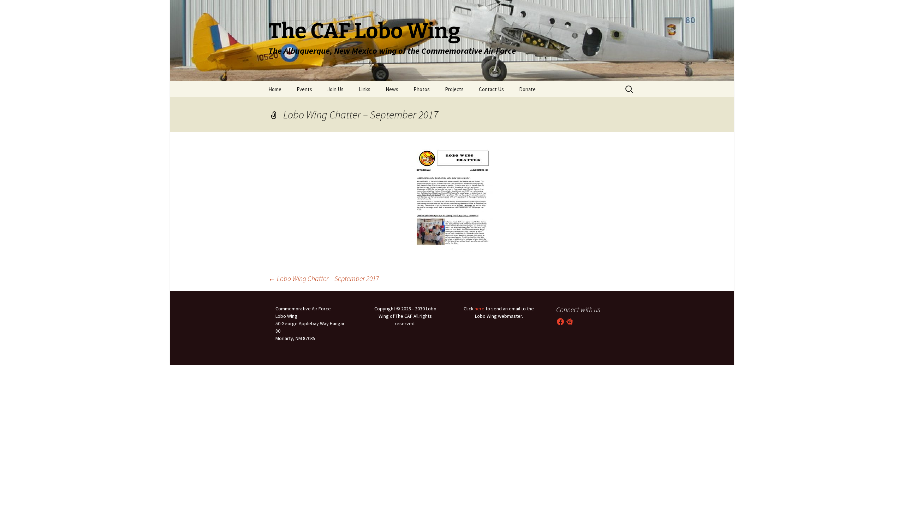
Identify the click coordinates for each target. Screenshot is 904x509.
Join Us (335, 89)
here (479, 308)
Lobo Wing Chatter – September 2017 (323, 278)
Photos (422, 89)
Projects (454, 89)
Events (304, 89)
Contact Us (491, 89)
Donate (527, 89)
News (392, 89)
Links (364, 89)
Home (274, 89)
